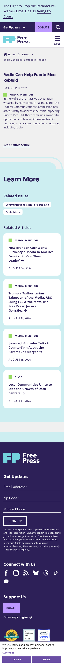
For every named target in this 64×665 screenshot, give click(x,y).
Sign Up (15, 521)
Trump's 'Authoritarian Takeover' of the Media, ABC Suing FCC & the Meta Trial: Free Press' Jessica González (31, 301)
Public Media (13, 212)
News (25, 54)
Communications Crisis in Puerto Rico (27, 204)
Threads (45, 573)
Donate (43, 27)
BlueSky (36, 573)
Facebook (6, 573)
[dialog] (32, 653)
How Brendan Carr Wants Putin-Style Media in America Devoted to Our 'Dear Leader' (31, 254)
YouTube (6, 581)
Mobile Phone (14, 509)
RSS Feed (26, 573)
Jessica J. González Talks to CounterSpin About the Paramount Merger (30, 347)
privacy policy (22, 549)
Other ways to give (15, 617)
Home (11, 54)
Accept (46, 659)
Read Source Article (16, 145)
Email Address (14, 486)
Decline (17, 659)
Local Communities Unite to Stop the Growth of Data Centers (31, 388)
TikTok (55, 573)
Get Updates (11, 27)
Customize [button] (8, 652)
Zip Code (10, 497)
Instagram (16, 573)
